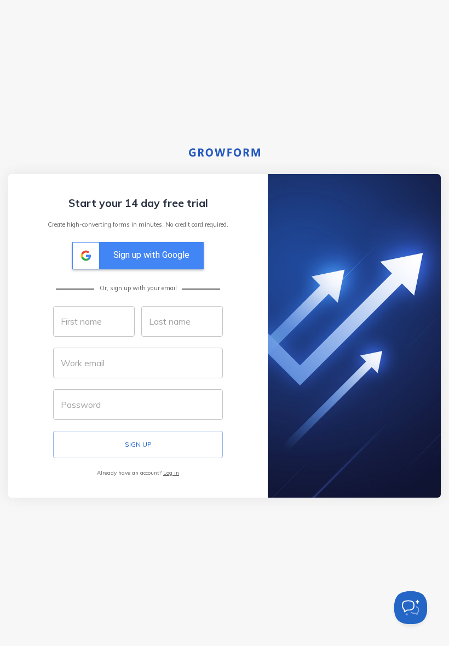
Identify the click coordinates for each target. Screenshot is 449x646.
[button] (138, 255)
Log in (171, 472)
